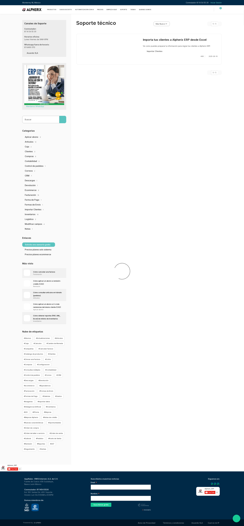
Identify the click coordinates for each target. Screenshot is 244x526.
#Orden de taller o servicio (34, 433)
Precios (100, 9)
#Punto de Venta (54, 438)
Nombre (95, 493)
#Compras (28, 364)
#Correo (48, 375)
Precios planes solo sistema (38, 249)
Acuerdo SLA (32, 53)
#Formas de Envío (46, 391)
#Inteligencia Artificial (32, 407)
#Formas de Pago (31, 396)
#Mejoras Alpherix (31, 417)
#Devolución (43, 380)
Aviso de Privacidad (146, 523)
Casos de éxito (65, 9)
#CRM (58, 375)
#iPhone (36, 412)
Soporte (123, 9)
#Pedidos (39, 438)
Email (94, 482)
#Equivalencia (44, 386)
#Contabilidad (50, 370)
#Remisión (28, 444)
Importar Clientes (34, 209)
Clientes (30, 151)
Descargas (31, 180)
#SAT (52, 444)
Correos (30, 171)
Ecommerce (32, 190)
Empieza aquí (111, 9)
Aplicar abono (33, 137)
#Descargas (29, 380)
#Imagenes (28, 402)
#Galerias (46, 396)
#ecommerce (29, 386)
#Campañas (29, 349)
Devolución (31, 185)
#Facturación (29, 391)
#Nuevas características (33, 423)
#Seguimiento (29, 449)
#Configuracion (43, 364)
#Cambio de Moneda (55, 343)
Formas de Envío (34, 204)
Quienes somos (145, 9)
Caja (28, 146)
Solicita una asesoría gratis (38, 244)
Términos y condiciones (173, 523)
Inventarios (32, 214)
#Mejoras (47, 412)
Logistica (30, 219)
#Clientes (52, 354)
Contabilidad (32, 161)
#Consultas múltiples (32, 370)
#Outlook (27, 438)
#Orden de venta (56, 433)
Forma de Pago (33, 200)
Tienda (133, 9)
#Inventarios (51, 407)
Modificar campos (35, 224)
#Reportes (41, 444)
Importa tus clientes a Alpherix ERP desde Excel (175, 39)
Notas (29, 229)
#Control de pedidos (32, 375)
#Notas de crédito (50, 417)
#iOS (26, 412)
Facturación (32, 195)
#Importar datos (44, 402)
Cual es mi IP (213, 523)
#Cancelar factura (46, 349)
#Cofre (48, 359)
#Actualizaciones (43, 338)
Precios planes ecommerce (38, 254)
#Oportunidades (54, 423)
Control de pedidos (35, 166)
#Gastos (58, 396)
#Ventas (43, 449)
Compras (30, 156)
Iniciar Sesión (216, 3)
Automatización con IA (84, 9)
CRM (28, 175)
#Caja (26, 343)
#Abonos (27, 338)
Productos (51, 9)
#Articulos (59, 338)
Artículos (30, 142)
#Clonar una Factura (32, 359)
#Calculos (38, 343)
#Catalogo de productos (33, 354)
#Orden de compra (31, 428)
